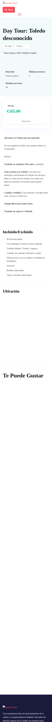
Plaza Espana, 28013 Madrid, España (20, 53)
